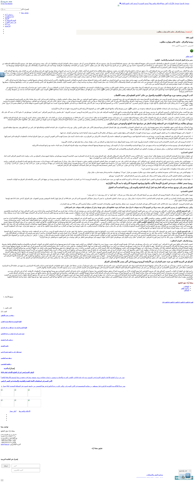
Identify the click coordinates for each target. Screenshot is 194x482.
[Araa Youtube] (5, 32)
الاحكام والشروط (155, 3)
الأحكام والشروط (24, 411)
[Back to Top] (2, 480)
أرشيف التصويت (143, 3)
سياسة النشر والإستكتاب (154, 475)
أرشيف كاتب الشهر (131, 3)
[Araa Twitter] (5, 31)
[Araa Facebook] (7, 414)
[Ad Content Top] (97, 4)
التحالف (186, 290)
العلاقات (186, 286)
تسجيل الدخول (184, 3)
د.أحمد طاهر (185, 288)
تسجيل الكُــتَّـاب (173, 3)
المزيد (6, 368)
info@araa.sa (5, 444)
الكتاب (123, 3)
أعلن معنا (165, 3)
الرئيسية (174, 31)
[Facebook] (4, 29)
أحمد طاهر (189, 56)
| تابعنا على (54, 420)
